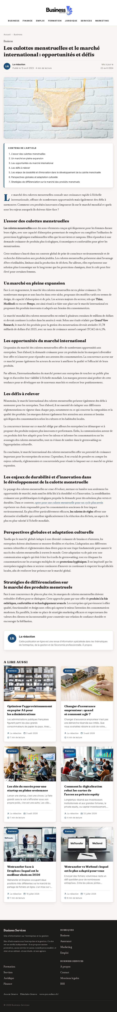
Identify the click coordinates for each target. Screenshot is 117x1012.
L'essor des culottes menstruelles (28, 154)
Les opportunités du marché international (32, 163)
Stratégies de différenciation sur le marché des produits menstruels (45, 181)
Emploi (40, 21)
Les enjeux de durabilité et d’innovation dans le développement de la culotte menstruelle (56, 172)
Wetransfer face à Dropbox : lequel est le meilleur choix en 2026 (23, 870)
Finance (28, 21)
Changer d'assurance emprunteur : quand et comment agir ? (79, 710)
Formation (55, 21)
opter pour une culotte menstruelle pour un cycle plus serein (69, 503)
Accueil (7, 34)
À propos (87, 645)
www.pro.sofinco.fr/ (49, 994)
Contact (64, 972)
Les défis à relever (20, 168)
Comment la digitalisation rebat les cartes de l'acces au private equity (83, 790)
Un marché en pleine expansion (27, 158)
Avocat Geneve (11, 994)
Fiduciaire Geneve (28, 994)
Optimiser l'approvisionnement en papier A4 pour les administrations (29, 710)
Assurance (66, 941)
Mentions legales (69, 978)
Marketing (102, 21)
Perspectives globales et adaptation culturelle (34, 177)
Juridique (71, 21)
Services (86, 21)
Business (13, 21)
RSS (62, 984)
